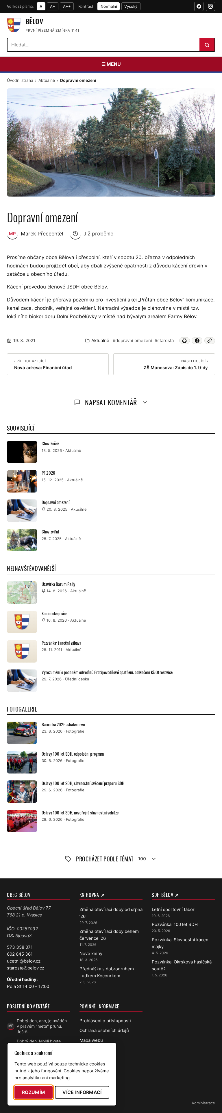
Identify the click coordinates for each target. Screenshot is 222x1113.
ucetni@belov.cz (23, 961)
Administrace (203, 1103)
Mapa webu (91, 1040)
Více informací (81, 1092)
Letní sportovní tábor (173, 909)
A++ (67, 6)
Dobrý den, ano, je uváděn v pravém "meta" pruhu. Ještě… (42, 1026)
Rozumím (33, 1092)
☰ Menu (111, 64)
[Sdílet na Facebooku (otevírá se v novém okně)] (197, 340)
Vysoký (130, 6)
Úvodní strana (20, 80)
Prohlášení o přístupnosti (105, 1020)
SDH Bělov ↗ (165, 894)
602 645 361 (20, 954)
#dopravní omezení (132, 340)
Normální (109, 6)
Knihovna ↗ (92, 894)
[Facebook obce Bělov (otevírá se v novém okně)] (199, 6)
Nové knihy (90, 953)
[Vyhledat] (206, 44)
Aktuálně (46, 80)
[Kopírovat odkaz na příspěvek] (209, 340)
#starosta (164, 340)
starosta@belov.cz (25, 968)
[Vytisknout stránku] (184, 340)
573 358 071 (20, 947)
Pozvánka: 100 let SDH (175, 924)
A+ (52, 6)
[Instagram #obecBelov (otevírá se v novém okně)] (210, 6)
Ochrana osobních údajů (104, 1030)
